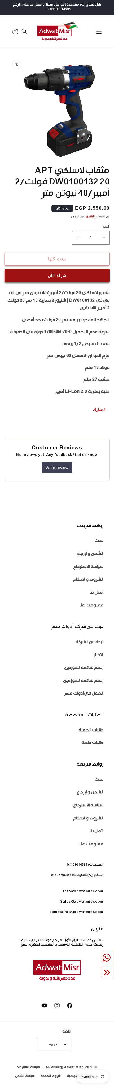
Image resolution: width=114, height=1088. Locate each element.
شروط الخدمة (51, 1076)
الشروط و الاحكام (88, 580)
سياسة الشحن (25, 1076)
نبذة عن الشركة (89, 642)
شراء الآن (57, 275)
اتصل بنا (96, 593)
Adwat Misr (73, 1067)
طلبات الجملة (90, 730)
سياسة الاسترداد (28, 1067)
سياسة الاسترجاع (88, 567)
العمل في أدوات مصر (83, 694)
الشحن (90, 217)
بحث (99, 541)
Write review (57, 467)
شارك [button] (98, 409)
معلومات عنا (91, 606)
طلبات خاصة (92, 743)
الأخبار (98, 655)
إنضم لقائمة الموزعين (83, 681)
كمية (106, 226)
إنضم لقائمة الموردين (83, 668)
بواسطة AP (54, 1067)
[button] (99, 31)
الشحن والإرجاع (90, 554)
